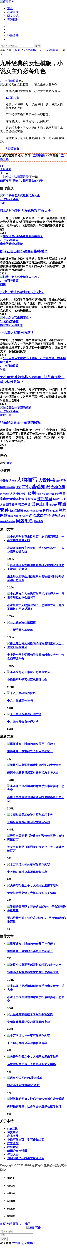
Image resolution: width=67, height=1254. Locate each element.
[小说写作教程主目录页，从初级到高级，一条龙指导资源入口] (37, 540)
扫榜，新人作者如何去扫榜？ (22, 292)
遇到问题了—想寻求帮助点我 (25, 1158)
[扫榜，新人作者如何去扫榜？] (20, 276)
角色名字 (23, 516)
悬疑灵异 (30, 498)
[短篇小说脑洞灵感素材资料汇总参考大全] (34, 764)
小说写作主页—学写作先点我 (25, 1139)
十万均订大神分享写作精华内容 (27, 871)
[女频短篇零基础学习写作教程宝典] (30, 814)
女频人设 (41, 494)
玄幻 (12, 510)
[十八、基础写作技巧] (21, 693)
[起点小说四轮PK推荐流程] (25, 1077)
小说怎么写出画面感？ (17, 332)
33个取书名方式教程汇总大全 (25, 210)
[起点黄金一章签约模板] (15, 407)
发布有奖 (13, 1135)
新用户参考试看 (17, 1150)
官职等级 (50, 494)
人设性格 (5, 169)
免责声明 (13, 1132)
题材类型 (38, 521)
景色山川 (39, 504)
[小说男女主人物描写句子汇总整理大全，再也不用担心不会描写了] (37, 597)
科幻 (46, 510)
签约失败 (53, 511)
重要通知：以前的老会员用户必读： (30, 751)
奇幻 (23, 493)
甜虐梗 (19, 510)
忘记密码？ (28, 1243)
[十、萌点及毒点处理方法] (24, 714)
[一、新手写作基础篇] (21, 622)
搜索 (37, 46)
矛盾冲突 (28, 511)
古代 (26, 486)
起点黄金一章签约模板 (20, 422)
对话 (3, 369)
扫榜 (3, 284)
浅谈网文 (53, 505)
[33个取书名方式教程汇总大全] (20, 195)
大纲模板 (15, 493)
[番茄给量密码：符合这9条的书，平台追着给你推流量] (37, 910)
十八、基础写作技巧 (20, 700)
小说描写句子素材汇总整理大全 (27, 679)
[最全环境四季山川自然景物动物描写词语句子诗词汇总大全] (37, 568)
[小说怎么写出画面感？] (15, 317)
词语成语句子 (40, 515)
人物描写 (27, 480)
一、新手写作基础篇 (20, 629)
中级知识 (5, 480)
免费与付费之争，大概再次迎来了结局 (31, 892)
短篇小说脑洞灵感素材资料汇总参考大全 (33, 772)
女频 (32, 493)
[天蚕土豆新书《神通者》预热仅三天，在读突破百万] (37, 839)
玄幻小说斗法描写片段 (14, 176)
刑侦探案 (10, 487)
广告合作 (13, 1143)
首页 (10, 8)
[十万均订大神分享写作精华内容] (28, 864)
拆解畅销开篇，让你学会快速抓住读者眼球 (34, 1106)
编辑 (10, 516)
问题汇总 (17, 325)
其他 (58, 481)
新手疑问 (12, 504)
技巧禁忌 (44, 499)
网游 (16, 516)
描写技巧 (5, 325)
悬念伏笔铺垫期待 (11, 243)
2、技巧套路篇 (9, 80)
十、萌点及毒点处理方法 (23, 721)
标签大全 (13, 1154)
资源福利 (13, 19)
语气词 (56, 515)
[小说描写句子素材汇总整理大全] (28, 672)
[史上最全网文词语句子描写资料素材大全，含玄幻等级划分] (37, 647)
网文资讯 (13, 15)
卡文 (18, 487)
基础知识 (40, 486)
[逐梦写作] (7, 1)
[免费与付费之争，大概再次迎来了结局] (33, 885)
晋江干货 (24, 504)
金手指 (12, 521)
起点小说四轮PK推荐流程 (23, 1085)
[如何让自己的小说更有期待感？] (21, 236)
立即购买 (39, 155)
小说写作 (13, 12)
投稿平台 (58, 499)
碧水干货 (37, 511)
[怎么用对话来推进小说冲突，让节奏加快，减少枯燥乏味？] (33, 362)
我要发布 (13, 1147)
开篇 (62, 493)
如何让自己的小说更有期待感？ (24, 251)
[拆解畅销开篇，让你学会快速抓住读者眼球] (35, 1098)
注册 (17, 1243)
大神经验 (4, 493)
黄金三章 (5, 414)
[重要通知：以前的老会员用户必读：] (31, 743)
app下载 (12, 1128)
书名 (3, 202)
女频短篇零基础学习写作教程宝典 (28, 822)
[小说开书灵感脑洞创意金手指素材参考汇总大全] (37, 789)
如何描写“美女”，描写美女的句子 (21, 180)
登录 (9, 462)
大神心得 (58, 487)
